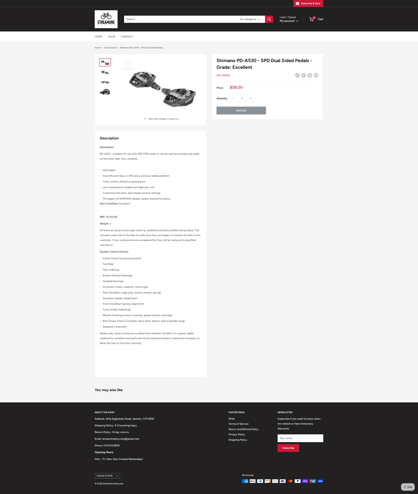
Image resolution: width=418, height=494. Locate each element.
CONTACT (127, 36)
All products (110, 47)
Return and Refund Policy (243, 429)
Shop (232, 418)
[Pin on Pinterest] (303, 75)
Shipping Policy (238, 439)
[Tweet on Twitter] (309, 75)
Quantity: (222, 98)
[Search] (269, 19)
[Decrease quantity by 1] (233, 98)
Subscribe (288, 447)
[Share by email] (316, 75)
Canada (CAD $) (104, 475)
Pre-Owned (223, 75)
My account (287, 20)
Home (98, 47)
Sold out (241, 110)
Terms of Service (239, 423)
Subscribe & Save (310, 3)
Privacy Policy (237, 434)
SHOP (111, 36)
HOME (98, 36)
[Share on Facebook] (297, 75)
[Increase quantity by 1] (250, 98)
